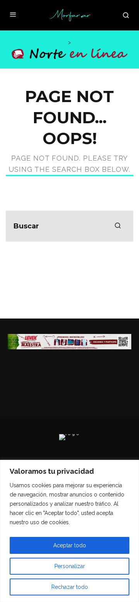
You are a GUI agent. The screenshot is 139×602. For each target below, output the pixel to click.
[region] (69, 531)
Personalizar (69, 566)
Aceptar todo (69, 545)
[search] (117, 226)
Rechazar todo (69, 587)
